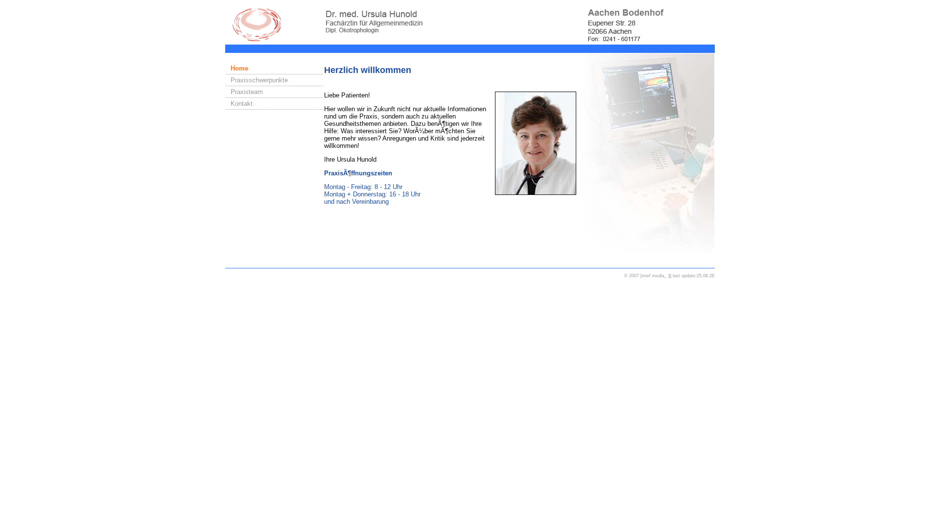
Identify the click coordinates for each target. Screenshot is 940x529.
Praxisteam (247, 92)
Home (239, 68)
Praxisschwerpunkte (259, 80)
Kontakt (242, 103)
